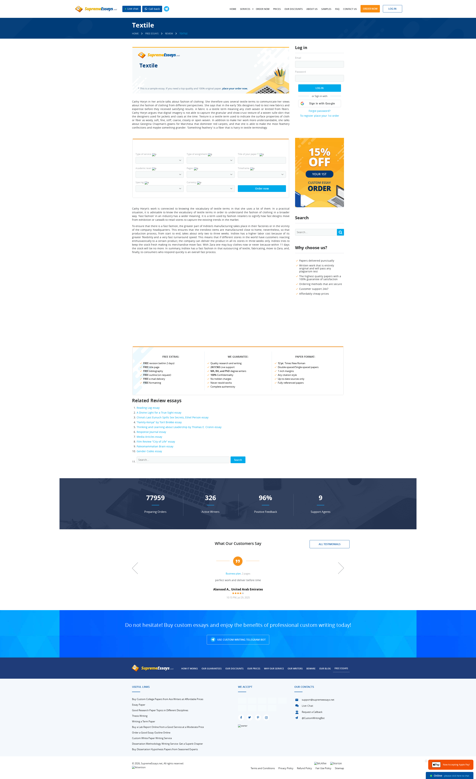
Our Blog (325, 668)
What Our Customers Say (238, 543)
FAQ (337, 9)
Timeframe (243, 168)
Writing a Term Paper (143, 721)
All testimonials (329, 544)
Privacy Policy (285, 768)
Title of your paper (248, 154)
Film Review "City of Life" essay (156, 441)
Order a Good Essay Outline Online (151, 732)
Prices (277, 9)
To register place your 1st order (319, 115)
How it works (189, 668)
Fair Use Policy (323, 768)
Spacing (140, 182)
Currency (191, 182)
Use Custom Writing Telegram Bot (241, 639)
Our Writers (295, 668)
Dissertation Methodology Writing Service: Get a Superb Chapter (167, 743)
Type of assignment (197, 154)
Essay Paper (138, 704)
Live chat (132, 8)
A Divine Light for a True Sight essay (159, 412)
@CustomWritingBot (313, 718)
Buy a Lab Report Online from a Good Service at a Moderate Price (168, 727)
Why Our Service (274, 668)
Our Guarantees (212, 668)
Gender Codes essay (149, 451)
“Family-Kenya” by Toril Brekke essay (159, 422)
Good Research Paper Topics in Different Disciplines (160, 710)
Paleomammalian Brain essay (155, 446)
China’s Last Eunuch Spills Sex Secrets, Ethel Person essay (172, 417)
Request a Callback (312, 712)
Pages (190, 168)
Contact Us (350, 9)
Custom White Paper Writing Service (152, 738)
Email (298, 57)
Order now (262, 9)
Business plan (233, 573)
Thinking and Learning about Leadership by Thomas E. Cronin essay (179, 427)
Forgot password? (319, 111)
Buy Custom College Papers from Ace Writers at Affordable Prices (167, 699)
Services (245, 9)
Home (233, 9)
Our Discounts (293, 9)
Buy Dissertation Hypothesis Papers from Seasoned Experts (165, 749)
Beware (311, 668)
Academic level (143, 168)
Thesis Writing (139, 716)
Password (300, 71)
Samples (326, 9)
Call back (154, 9)
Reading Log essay (148, 407)
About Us (312, 9)
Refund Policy (304, 768)
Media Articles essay (149, 436)
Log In (320, 88)
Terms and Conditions (263, 768)
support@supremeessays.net (318, 699)
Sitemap (339, 768)
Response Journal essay (151, 432)
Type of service (143, 154)
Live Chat (307, 705)
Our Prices (253, 668)
